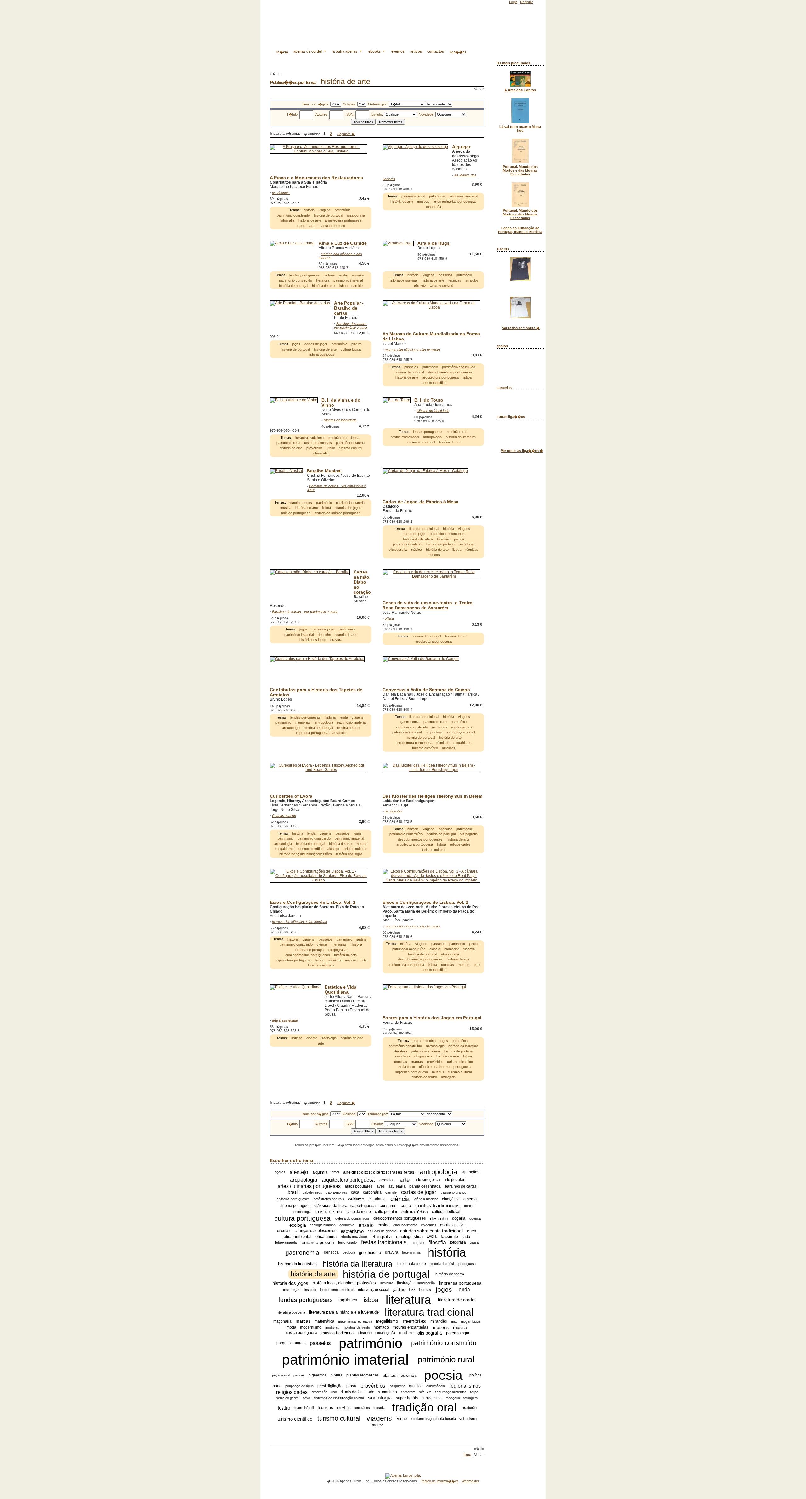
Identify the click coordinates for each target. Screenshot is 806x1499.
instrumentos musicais (337, 1289)
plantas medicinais (400, 1375)
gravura (336, 639)
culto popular (386, 1212)
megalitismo (462, 743)
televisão (343, 1408)
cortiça (469, 1206)
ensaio (366, 1225)
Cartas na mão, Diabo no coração (362, 582)
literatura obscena (291, 1312)
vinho (331, 448)
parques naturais (290, 1343)
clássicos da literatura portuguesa (445, 1067)
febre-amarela (286, 1242)
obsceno (365, 1333)
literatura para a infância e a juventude (344, 1312)
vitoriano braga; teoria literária (433, 1419)
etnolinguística (409, 1236)
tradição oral (337, 438)
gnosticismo (370, 1252)
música (285, 508)
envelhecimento (405, 1225)
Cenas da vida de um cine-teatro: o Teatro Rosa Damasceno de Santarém (428, 605)
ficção (418, 1242)
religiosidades (460, 844)
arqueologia (291, 728)
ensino (383, 1225)
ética (471, 1231)
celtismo (356, 1198)
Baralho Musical (324, 470)
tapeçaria (453, 1398)
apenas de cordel (308, 51)
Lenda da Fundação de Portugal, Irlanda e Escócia (520, 230)
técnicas (454, 280)
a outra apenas (345, 51)
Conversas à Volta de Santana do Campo (426, 689)
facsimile (449, 1236)
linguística (347, 1299)
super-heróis (407, 1398)
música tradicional (338, 1333)
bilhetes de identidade (340, 420)
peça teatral (281, 1375)
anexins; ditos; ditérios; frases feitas (378, 1172)
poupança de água (299, 1386)
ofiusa (389, 618)
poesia (459, 539)
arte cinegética (427, 1179)
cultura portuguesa (302, 1218)
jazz (412, 1289)
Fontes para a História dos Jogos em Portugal (432, 1017)
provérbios (314, 448)
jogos (296, 344)
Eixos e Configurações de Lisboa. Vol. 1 (312, 902)
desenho (324, 634)
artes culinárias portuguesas (455, 201)
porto (277, 1386)
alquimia (319, 1172)
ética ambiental (297, 1236)
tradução (470, 1408)
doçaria (458, 1218)
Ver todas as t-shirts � (521, 328)
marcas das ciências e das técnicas (412, 349)
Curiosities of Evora (291, 796)
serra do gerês (287, 1398)
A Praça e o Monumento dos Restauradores (316, 177)
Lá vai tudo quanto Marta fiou (520, 128)
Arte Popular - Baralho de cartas (349, 308)
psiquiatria (397, 1386)
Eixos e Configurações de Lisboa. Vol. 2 (425, 902)
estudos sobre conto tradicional (431, 1231)
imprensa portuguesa (312, 733)
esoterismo (352, 1231)
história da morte (411, 1264)
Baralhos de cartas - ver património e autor (350, 325)
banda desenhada (425, 1186)
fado (466, 1236)
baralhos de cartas (461, 1186)
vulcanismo (468, 1419)
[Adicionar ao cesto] (483, 184)
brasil (293, 1192)
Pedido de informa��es (440, 1481)
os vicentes (281, 193)
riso (334, 1392)
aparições (470, 1172)
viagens (325, 210)
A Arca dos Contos (520, 90)
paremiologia (457, 1333)
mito (454, 1321)
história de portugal (328, 215)
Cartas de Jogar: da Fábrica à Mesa (420, 501)
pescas (299, 1375)
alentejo (420, 285)
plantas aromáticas (362, 1375)
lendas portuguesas (304, 275)
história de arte (309, 220)
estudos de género (382, 1231)
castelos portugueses (293, 1199)
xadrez (377, 1425)
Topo (467, 1454)
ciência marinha (426, 1199)
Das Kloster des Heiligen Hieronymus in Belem (432, 796)
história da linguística (297, 1264)
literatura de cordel (456, 1299)
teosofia (379, 1408)
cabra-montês (336, 1192)
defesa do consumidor (352, 1218)
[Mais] (370, 205)
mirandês (438, 1321)
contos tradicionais (437, 1206)
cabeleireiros (312, 1192)
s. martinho (387, 1392)
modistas (332, 1327)
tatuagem (470, 1398)
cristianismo (406, 1067)
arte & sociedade (285, 1020)
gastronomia (409, 722)
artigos (416, 51)
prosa (351, 1386)
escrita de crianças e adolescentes (306, 1231)
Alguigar (461, 146)
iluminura (386, 1283)
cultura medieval (446, 1212)
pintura (356, 344)
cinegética (451, 1199)
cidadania (377, 1199)
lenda (343, 275)
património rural (413, 196)
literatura (322, 280)
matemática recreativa (355, 1321)
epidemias (428, 1225)
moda (291, 1327)
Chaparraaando (284, 816)
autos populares (358, 1186)
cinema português (295, 1206)
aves (381, 1186)
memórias (456, 534)
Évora (432, 1236)
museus (423, 201)
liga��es (458, 52)
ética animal (326, 1236)
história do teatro (424, 1077)
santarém (408, 1392)
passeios (358, 275)
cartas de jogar (315, 344)
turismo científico (433, 383)
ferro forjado (347, 1242)
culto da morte (359, 1212)
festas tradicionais (318, 443)
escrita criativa (452, 1225)
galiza (474, 1242)
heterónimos (411, 1252)
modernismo (310, 1327)
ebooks (375, 51)
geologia (349, 1252)
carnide (357, 286)
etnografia (433, 206)
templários (362, 1408)
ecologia (297, 1225)
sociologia (466, 544)
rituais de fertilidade (357, 1392)
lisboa (301, 226)
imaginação (426, 1283)
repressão (319, 1392)
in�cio (282, 52)
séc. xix (425, 1392)
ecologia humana (323, 1225)
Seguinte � (346, 134)
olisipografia (356, 215)
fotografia (287, 220)
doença (475, 1218)
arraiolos (472, 280)
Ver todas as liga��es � (522, 451)
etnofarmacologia (354, 1236)
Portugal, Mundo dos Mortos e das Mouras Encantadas (520, 170)
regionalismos (461, 727)
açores (280, 1172)
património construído (293, 215)
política (475, 1375)
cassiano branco (332, 226)
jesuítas (425, 1289)
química (416, 1386)
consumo (388, 1205)
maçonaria (282, 1321)
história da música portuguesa (337, 513)
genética (331, 1252)
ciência (322, 944)
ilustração (405, 1283)
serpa (473, 1392)
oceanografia (385, 1333)
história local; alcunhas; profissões (305, 854)
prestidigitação (330, 1386)
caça (355, 1192)
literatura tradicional (309, 438)
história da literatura (461, 437)
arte (312, 226)
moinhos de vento (356, 1327)
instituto (296, 1038)
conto (406, 1205)
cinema (311, 1038)
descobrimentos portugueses (450, 372)
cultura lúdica (351, 349)
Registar (526, 2)
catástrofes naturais (329, 1199)
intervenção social (461, 732)
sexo (306, 1398)
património (342, 210)
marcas (361, 844)
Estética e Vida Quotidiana (340, 989)
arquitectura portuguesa (343, 220)
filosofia (356, 944)
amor (335, 1172)
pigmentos (317, 1375)
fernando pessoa (317, 1242)
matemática (324, 1321)
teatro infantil (304, 1408)
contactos (435, 51)
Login (513, 2)
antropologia (432, 437)
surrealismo (432, 1398)
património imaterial (463, 196)
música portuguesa (295, 513)
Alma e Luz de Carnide (343, 243)
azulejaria (448, 1077)
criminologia (302, 1212)
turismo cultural (441, 285)
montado (381, 1327)
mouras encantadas (411, 1327)
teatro (416, 1041)
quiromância (435, 1386)
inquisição (292, 1289)
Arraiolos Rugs (433, 243)
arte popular (454, 1179)
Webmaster (470, 1481)
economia (346, 1225)
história (309, 210)
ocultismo (406, 1333)
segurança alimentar (450, 1392)
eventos (398, 51)
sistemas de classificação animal (339, 1398)
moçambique (470, 1321)
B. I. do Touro (428, 399)
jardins (361, 939)
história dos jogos (321, 354)
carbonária (372, 1192)
